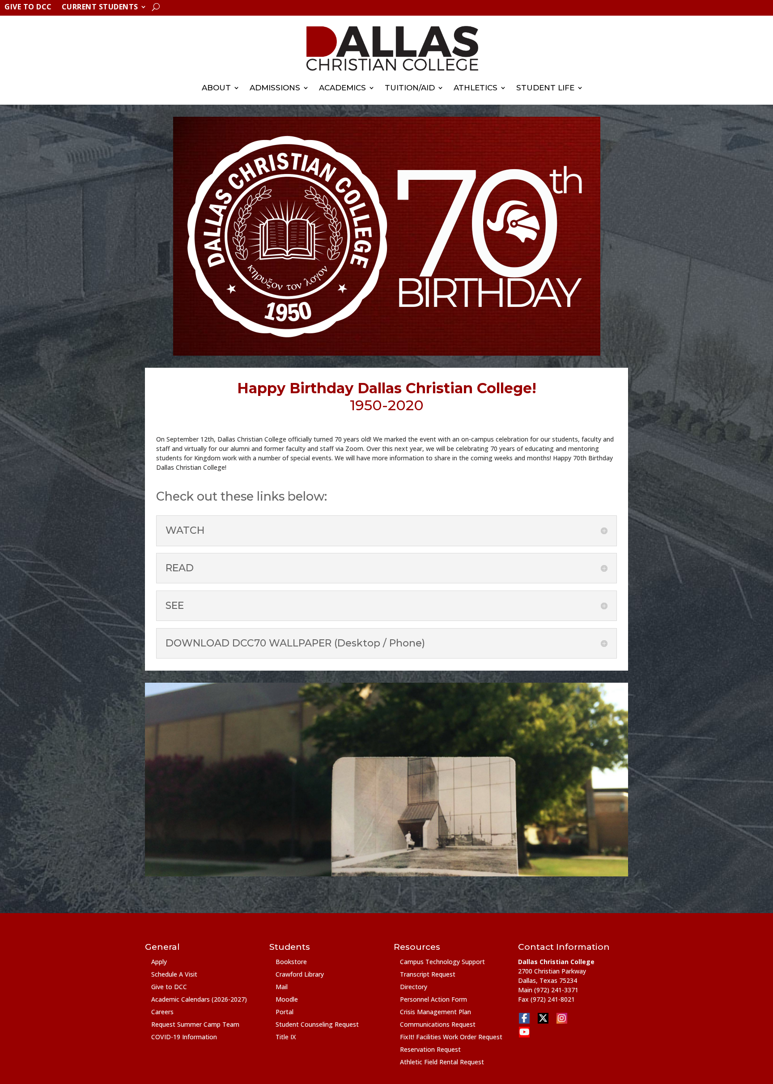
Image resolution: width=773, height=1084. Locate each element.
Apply (159, 961)
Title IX (286, 1037)
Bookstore (291, 961)
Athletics (475, 87)
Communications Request (438, 1024)
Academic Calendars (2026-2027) (199, 999)
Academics (342, 87)
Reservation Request (430, 1049)
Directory (413, 986)
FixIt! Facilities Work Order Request (451, 1037)
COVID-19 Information (184, 1037)
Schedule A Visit (174, 974)
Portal (284, 1011)
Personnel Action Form (433, 999)
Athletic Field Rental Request (442, 1062)
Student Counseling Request (317, 1024)
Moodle (287, 999)
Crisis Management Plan (435, 1011)
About (216, 87)
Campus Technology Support (442, 961)
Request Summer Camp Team (195, 1024)
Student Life (545, 87)
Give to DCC (28, 8)
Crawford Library (300, 974)
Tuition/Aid (410, 87)
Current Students (100, 8)
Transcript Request (427, 974)
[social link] (524, 1018)
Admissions (275, 87)
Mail (282, 986)
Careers (162, 1011)
